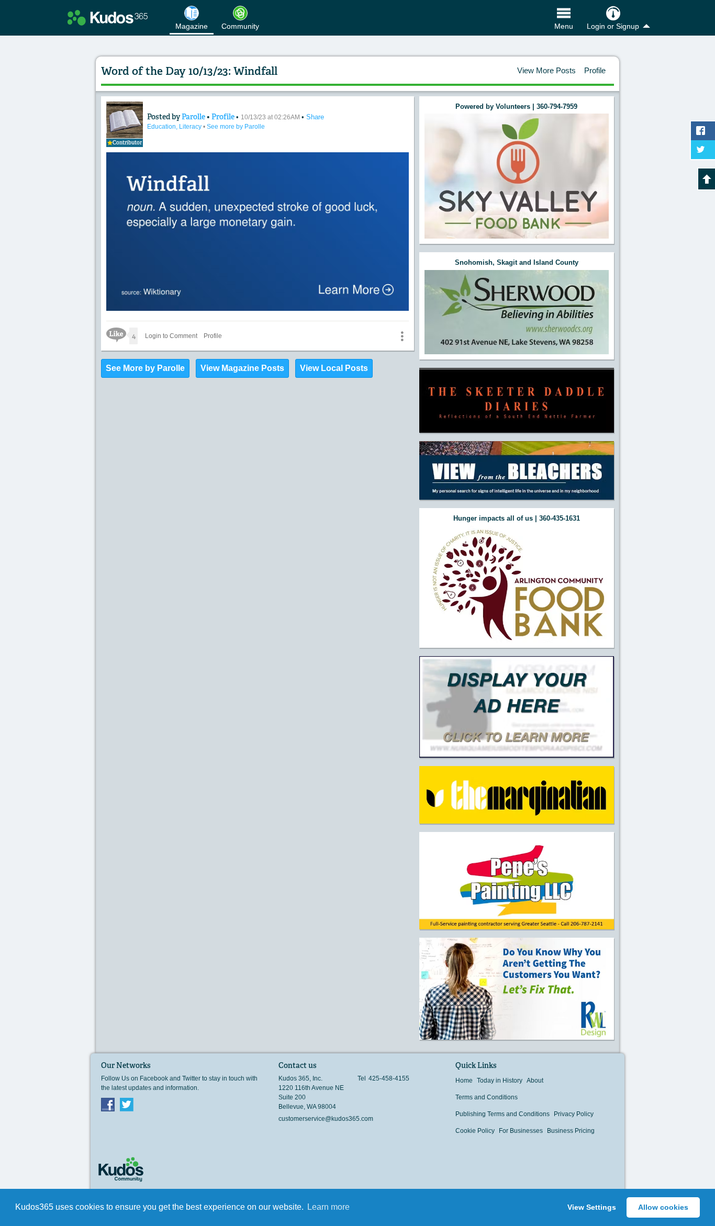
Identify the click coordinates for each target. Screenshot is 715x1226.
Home (464, 1080)
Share (315, 117)
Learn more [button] (328, 1206)
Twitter (126, 1104)
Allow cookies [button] (663, 1207)
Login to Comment (171, 336)
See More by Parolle (145, 368)
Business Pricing (571, 1130)
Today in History (499, 1080)
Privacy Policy (574, 1114)
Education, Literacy (175, 126)
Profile (595, 70)
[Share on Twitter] (703, 149)
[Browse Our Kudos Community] (107, 18)
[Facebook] (108, 1104)
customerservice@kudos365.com (325, 1118)
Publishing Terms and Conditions (502, 1114)
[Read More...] (516, 176)
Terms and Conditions (486, 1097)
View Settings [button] (591, 1207)
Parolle (194, 116)
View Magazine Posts (242, 368)
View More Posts (546, 70)
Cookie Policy (475, 1130)
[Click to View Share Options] (402, 336)
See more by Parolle (236, 126)
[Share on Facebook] (703, 130)
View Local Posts (334, 368)
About (535, 1080)
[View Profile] (124, 120)
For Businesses (521, 1130)
